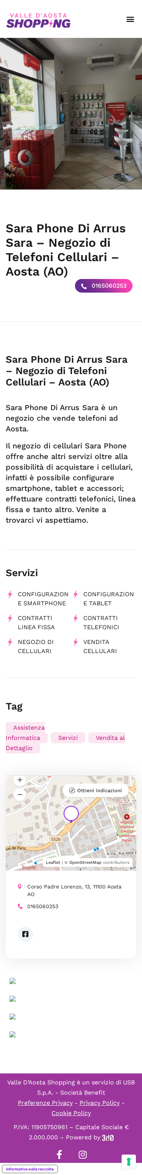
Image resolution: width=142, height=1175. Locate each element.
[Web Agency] (108, 1137)
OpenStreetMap (85, 862)
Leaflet (53, 862)
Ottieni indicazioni (99, 790)
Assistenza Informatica (25, 732)
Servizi (68, 737)
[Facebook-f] (59, 1154)
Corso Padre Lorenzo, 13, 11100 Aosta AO (74, 890)
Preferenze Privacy (45, 1102)
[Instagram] (82, 1154)
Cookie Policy (71, 1113)
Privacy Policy (100, 1102)
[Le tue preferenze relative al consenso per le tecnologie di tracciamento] (129, 1162)
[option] (71, 114)
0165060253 (108, 285)
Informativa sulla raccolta (30, 1169)
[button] (130, 19)
